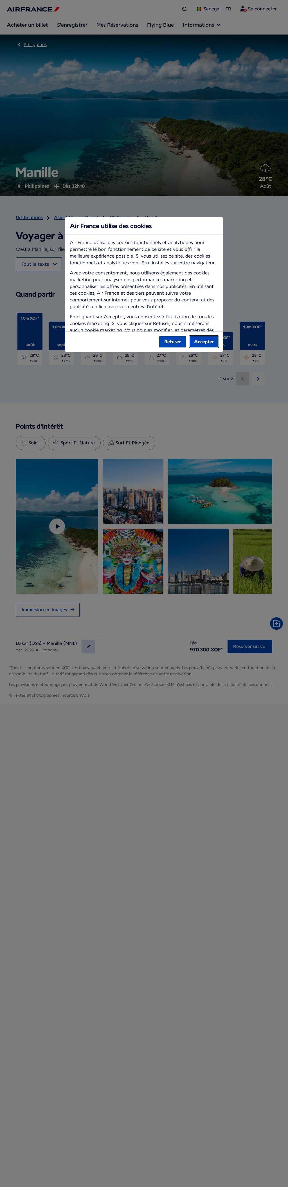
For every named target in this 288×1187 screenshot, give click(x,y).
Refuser (173, 341)
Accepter (204, 341)
